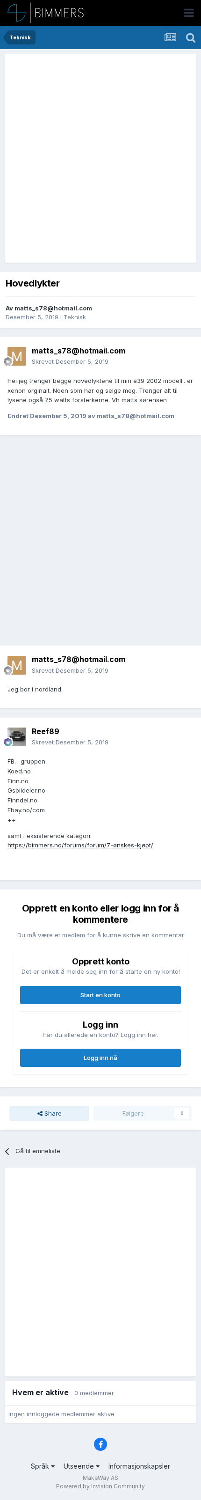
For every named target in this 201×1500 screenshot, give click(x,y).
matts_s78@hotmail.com (53, 308)
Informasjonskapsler (139, 1466)
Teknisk (75, 317)
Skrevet (70, 361)
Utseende (80, 1466)
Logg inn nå (100, 1057)
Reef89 (45, 731)
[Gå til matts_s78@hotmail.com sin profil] (16, 356)
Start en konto (100, 995)
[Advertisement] (100, 158)
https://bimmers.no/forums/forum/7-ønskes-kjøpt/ (80, 845)
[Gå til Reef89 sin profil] (16, 737)
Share (52, 1113)
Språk (41, 1466)
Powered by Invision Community (100, 1486)
